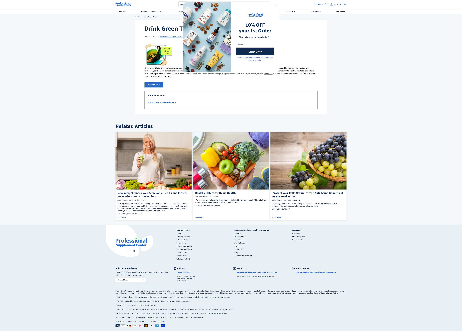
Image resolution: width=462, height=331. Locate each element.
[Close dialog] (276, 5)
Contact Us (180, 234)
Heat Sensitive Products (185, 246)
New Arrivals (238, 249)
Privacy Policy (181, 256)
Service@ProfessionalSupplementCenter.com (257, 272)
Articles (137, 17)
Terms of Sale (181, 253)
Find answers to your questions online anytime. (316, 272)
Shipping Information (183, 237)
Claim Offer (255, 51)
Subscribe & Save (182, 240)
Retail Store (238, 240)
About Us (237, 234)
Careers (237, 246)
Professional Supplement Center (174, 36)
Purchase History (298, 237)
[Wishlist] (326, 4)
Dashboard (296, 234)
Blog (236, 253)
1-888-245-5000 (183, 272)
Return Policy (181, 243)
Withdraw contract (183, 259)
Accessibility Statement (243, 256)
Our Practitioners (240, 237)
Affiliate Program (240, 243)
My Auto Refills (297, 240)
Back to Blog (154, 84)
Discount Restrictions (184, 249)
